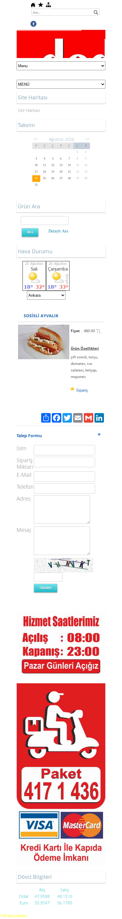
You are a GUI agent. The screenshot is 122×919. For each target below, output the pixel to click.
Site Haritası (29, 110)
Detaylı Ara (58, 231)
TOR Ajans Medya (13, 916)
